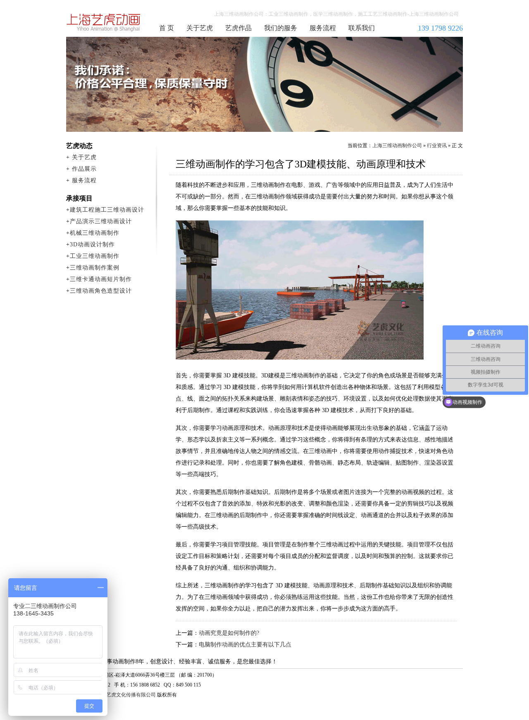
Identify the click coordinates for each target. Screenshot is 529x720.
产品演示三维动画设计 (101, 221)
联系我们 (361, 27)
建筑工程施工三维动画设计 (107, 210)
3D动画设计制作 (92, 244)
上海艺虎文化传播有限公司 (126, 695)
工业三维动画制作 (94, 256)
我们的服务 (280, 27)
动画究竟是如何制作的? (229, 633)
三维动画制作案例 (94, 268)
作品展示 (84, 169)
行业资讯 (437, 145)
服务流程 (323, 27)
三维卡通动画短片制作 (101, 279)
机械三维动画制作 (94, 233)
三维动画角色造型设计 (101, 291)
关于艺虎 (199, 27)
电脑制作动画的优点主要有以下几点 (245, 644)
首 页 (166, 27)
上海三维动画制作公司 (103, 22)
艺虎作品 (238, 27)
